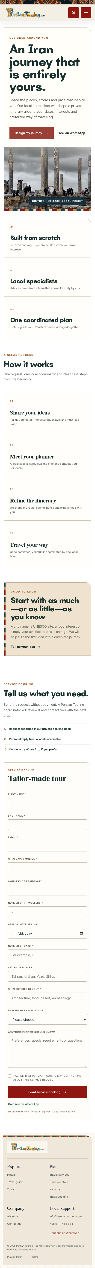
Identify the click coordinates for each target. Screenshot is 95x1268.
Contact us (14, 1223)
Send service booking (44, 1092)
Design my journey (28, 133)
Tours (10, 1189)
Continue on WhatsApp (23, 1104)
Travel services (59, 1174)
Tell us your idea (23, 646)
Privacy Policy (15, 1256)
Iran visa (55, 1189)
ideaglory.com (29, 1249)
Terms (35, 1256)
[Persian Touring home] (26, 12)
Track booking (59, 1196)
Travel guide (15, 1182)
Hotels (11, 1174)
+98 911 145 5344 (61, 1223)
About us (12, 1216)
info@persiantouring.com (66, 1216)
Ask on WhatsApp (72, 133)
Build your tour (59, 1182)
